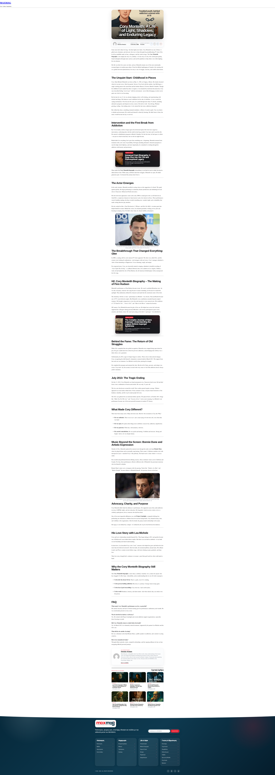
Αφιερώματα (100, 749)
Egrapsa (164, 763)
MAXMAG (5, 3)
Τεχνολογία (165, 746)
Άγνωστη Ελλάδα (166, 757)
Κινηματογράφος (122, 743)
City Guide (164, 760)
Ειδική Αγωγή (165, 752)
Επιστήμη (164, 743)
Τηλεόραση (121, 749)
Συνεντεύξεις (100, 752)
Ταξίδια (163, 754)
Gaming (120, 752)
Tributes (137, 22)
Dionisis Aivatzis (126, 652)
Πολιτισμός (99, 743)
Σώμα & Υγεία (143, 749)
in (157, 43)
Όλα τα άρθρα (125, 662)
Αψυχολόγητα (143, 757)
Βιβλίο (98, 746)
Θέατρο (120, 746)
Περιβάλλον (165, 749)
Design (142, 752)
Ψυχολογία (142, 754)
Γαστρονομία (143, 743)
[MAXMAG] (105, 723)
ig (171, 771)
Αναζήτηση (175, 731)
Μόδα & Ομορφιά (144, 746)
